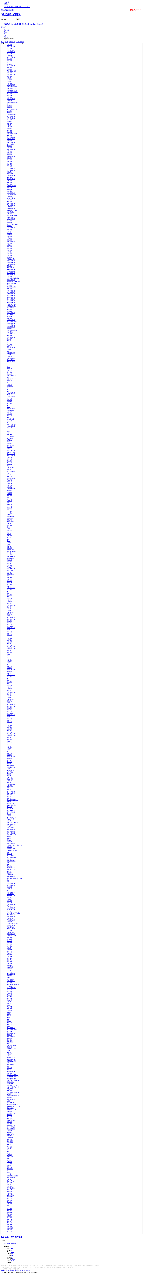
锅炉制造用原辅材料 (13, 1087)
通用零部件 (10, 765)
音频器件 (9, 873)
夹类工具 (9, 381)
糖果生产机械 (11, 313)
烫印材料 (9, 490)
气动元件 (9, 356)
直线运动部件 (11, 347)
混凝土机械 (10, 144)
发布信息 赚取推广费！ (7, 10)
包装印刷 (9, 428)
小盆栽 (9, 970)
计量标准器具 (11, 895)
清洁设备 (9, 165)
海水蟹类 (9, 998)
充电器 (9, 1021)
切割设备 (9, 106)
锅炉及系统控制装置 (13, 1076)
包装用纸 (9, 495)
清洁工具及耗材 (11, 424)
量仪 (8, 881)
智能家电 (9, 1200)
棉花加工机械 (11, 271)
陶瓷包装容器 (11, 471)
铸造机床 (9, 231)
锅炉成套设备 (11, 1071)
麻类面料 (9, 1144)
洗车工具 (9, 415)
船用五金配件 (11, 361)
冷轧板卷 (9, 530)
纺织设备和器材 (11, 114)
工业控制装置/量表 (12, 822)
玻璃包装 (9, 440)
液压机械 (9, 201)
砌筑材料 (9, 645)
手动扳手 (9, 400)
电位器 (9, 801)
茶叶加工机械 (11, 273)
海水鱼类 (9, 1000)
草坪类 (9, 948)
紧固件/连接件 (11, 353)
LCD (8, 769)
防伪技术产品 (11, 488)
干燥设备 (9, 128)
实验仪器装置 (11, 909)
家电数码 (9, 1179)
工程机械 (9, 140)
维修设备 (9, 414)
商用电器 (9, 1193)
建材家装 (9, 577)
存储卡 (9, 787)
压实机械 (9, 196)
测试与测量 (10, 779)
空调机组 (9, 1115)
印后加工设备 (11, 205)
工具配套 (9, 374)
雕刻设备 (9, 107)
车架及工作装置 (11, 71)
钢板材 (9, 523)
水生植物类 (10, 967)
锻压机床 (9, 229)
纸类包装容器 (11, 478)
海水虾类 (9, 996)
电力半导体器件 (11, 791)
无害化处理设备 (11, 283)
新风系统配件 (11, 1120)
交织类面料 (10, 1142)
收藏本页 (6, 2)
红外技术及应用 (11, 834)
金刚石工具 (10, 386)
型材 (8, 541)
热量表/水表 (10, 1102)
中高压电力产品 (11, 1061)
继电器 (9, 840)
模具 (8, 342)
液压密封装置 (11, 99)
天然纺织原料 (11, 1156)
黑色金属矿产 (11, 556)
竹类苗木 (9, 972)
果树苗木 (9, 955)
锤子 (8, 363)
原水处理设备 (11, 337)
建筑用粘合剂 (11, 628)
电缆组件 (9, 1035)
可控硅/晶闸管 (11, 848)
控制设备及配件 (11, 1057)
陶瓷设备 (9, 187)
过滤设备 (9, 121)
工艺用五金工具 (11, 375)
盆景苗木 (9, 962)
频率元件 (9, 854)
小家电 (9, 1207)
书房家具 (9, 652)
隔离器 (9, 821)
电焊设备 (9, 95)
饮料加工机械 (11, 292)
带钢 (8, 515)
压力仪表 (9, 930)
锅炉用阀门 (10, 1082)
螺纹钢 (9, 534)
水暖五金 (9, 655)
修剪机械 (9, 252)
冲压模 (9, 340)
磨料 (8, 391)
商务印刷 (9, 483)
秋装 (8, 24)
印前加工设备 (11, 203)
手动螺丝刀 (10, 401)
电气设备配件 (11, 1036)
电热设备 (9, 1040)
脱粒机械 (9, 255)
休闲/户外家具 (11, 669)
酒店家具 (9, 633)
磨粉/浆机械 (10, 267)
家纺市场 (9, 1214)
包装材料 (9, 443)
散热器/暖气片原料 (12, 1104)
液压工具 (9, 417)
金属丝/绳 (10, 562)
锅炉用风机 (10, 1083)
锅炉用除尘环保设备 (13, 1080)
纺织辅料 (9, 1136)
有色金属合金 (11, 568)
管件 (8, 615)
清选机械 (9, 257)
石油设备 (9, 158)
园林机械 (9, 285)
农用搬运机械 (11, 274)
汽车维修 (9, 513)
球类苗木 (9, 963)
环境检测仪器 (11, 892)
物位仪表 (9, 921)
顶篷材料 (9, 600)
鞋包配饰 (9, 1203)
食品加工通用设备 (12, 321)
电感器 (9, 789)
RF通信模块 (10, 770)
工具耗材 (9, 372)
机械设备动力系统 (12, 86)
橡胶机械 (9, 182)
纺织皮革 (9, 1130)
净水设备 (9, 53)
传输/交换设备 (11, 784)
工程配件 (9, 1111)
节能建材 (9, 629)
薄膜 (12, 1253)
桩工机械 (9, 220)
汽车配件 (9, 508)
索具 (8, 407)
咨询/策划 (10, 1228)
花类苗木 (9, 956)
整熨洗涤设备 (11, 118)
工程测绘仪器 (11, 925)
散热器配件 (10, 1108)
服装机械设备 (11, 116)
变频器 (9, 1014)
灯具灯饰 (9, 595)
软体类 (9, 1003)
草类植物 (9, 946)
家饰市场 (9, 1216)
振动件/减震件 (11, 419)
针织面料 (9, 1160)
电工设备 (9, 1031)
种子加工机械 (11, 262)
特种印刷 (9, 487)
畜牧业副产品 (11, 974)
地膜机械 (9, 247)
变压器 (9, 1015)
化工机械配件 (11, 168)
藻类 (8, 1005)
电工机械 (9, 93)
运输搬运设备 (11, 175)
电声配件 (9, 798)
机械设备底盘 (11, 85)
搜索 (18, 19)
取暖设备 (9, 1097)
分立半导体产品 (11, 817)
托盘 (8, 473)
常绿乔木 (9, 942)
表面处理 (9, 434)
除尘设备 (9, 73)
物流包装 (9, 474)
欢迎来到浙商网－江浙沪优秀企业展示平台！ (17, 7)
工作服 (27, 24)
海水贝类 (9, 995)
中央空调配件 (11, 1127)
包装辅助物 (10, 436)
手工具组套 (10, 403)
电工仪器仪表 (11, 1033)
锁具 (8, 657)
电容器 (9, 796)
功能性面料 (10, 1137)
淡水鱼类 (9, 993)
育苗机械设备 (11, 241)
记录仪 (9, 897)
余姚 (12, 1257)
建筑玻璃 (9, 624)
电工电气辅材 (11, 1028)
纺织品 (9, 1165)
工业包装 (9, 447)
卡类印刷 (9, 481)
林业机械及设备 (11, 287)
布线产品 (9, 777)
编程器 (9, 774)
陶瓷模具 (9, 344)
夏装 (23, 24)
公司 (41, 24)
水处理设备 (10, 332)
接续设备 (9, 841)
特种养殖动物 (11, 981)
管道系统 (9, 614)
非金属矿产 (10, 549)
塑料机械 (9, 180)
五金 (20, 24)
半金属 (9, 572)
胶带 (8, 448)
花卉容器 (9, 982)
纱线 (8, 1153)
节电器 (9, 1052)
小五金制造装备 (11, 194)
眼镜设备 (9, 100)
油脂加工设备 (11, 269)
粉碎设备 (9, 126)
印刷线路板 (10, 874)
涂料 (8, 433)
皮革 (8, 1151)
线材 (8, 575)
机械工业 (9, 45)
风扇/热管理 (10, 819)
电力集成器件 (11, 793)
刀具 (8, 367)
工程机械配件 (11, 139)
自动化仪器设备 (11, 935)
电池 (8, 1026)
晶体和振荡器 (11, 843)
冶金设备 (9, 565)
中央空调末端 (11, 1125)
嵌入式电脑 (10, 855)
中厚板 (9, 546)
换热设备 (9, 1090)
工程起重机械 (11, 142)
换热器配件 (10, 1089)
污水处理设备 (11, 334)
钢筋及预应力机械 (12, 133)
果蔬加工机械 (11, 295)
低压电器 (9, 1024)
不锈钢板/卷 (10, 516)
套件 (8, 862)
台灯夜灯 (9, 659)
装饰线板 (9, 671)
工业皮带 (9, 163)
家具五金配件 (11, 617)
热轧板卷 (9, 535)
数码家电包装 (11, 464)
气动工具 (9, 394)
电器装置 (9, 1038)
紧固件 (9, 763)
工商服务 (9, 1221)
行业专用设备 (11, 325)
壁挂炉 (9, 1062)
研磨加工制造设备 (12, 102)
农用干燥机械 (11, 260)
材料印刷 (9, 504)
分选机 (9, 125)
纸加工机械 (10, 212)
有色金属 (9, 567)
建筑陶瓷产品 (11, 626)
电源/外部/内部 (11, 805)
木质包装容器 (11, 455)
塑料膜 (9, 469)
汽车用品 (9, 509)
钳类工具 (9, 398)
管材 (8, 527)
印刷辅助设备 (11, 208)
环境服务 (9, 1226)
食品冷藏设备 (11, 307)
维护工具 (9, 412)
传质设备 (9, 83)
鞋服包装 (9, 476)
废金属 (9, 553)
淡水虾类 (9, 1008)
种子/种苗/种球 (11, 988)
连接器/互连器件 (12, 850)
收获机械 (9, 253)
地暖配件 (9, 1068)
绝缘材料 (9, 1054)
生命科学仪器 (11, 908)
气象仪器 (9, 902)
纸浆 (8, 502)
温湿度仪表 (10, 918)
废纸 (8, 497)
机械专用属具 (11, 219)
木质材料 (9, 579)
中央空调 (9, 1123)
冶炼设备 (9, 200)
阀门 (8, 351)
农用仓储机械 (11, 264)
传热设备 (9, 81)
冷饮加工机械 (11, 294)
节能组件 (9, 1094)
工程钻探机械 (11, 327)
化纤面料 (9, 1139)
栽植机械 (9, 243)
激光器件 (9, 836)
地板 (8, 596)
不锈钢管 (9, 520)
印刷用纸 (9, 501)
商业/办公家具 (11, 647)
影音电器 (9, 1198)
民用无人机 (10, 173)
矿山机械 (9, 147)
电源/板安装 (10, 803)
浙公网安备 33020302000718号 (21, 1270)
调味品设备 (10, 314)
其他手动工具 (11, 393)
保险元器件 (10, 772)
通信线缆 (9, 866)
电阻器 (9, 814)
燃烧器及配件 (11, 1099)
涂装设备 (9, 189)
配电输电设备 (11, 1059)
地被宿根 (9, 951)
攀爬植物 (9, 960)
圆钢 (8, 544)
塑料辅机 (9, 184)
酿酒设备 (9, 316)
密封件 (9, 354)
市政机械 (9, 172)
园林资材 (9, 986)
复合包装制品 (11, 445)
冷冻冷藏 (9, 1116)
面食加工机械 (11, 299)
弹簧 (8, 422)
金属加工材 (10, 560)
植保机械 (9, 250)
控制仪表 (9, 899)
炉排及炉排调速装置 (13, 1095)
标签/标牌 (10, 438)
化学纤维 (9, 1132)
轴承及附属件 (11, 358)
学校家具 (9, 581)
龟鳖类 (9, 1002)
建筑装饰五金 (11, 767)
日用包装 (9, 457)
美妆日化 (9, 1202)
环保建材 (9, 642)
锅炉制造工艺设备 (12, 1085)
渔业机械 (9, 288)
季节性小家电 (11, 1188)
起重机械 (9, 151)
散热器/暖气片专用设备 (14, 1106)
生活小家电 (10, 1195)
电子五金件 (10, 808)
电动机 (9, 1012)
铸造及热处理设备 (12, 215)
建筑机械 (9, 226)
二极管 (9, 815)
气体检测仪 (10, 927)
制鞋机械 (9, 213)
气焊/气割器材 (11, 396)
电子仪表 (12, 42)
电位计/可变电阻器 (12, 800)
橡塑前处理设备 (11, 186)
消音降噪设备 (11, 193)
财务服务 (9, 1223)
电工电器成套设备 (12, 1029)
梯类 (8, 662)
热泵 (8, 1101)
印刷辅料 (9, 494)
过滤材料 (9, 328)
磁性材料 (9, 548)
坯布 (8, 1149)
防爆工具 (9, 370)
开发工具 (9, 847)
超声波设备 (10, 67)
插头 (8, 1017)
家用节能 (9, 1191)
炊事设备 (9, 318)
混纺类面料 (10, 1141)
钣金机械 (9, 59)
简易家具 (9, 621)
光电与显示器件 (11, 824)
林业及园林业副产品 (13, 984)
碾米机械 (9, 266)
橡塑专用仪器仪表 (12, 923)
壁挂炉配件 (10, 1064)
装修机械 (9, 222)
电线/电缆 (10, 1042)
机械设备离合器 (11, 88)
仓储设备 (9, 55)
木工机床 (9, 233)
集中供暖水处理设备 (13, 1092)
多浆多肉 (9, 953)
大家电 (9, 1184)
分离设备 (9, 123)
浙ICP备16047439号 (6, 1270)
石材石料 (9, 650)
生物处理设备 (11, 156)
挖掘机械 (9, 154)
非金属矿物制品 (11, 551)
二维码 (6, 4)
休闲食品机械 (11, 320)
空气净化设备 (11, 179)
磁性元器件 (10, 786)
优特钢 (9, 542)
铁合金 (9, 537)
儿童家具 (9, 603)
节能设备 (9, 177)
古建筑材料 (10, 612)
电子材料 (9, 807)
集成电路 (9, 838)
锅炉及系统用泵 (11, 1078)
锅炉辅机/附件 (11, 1073)
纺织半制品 (10, 1134)
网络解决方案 (11, 869)
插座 (8, 1019)
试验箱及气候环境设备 (13, 913)
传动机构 (9, 79)
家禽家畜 (9, 1007)
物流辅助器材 (11, 1177)
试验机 (9, 911)
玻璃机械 (9, 64)
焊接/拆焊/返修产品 (12, 831)
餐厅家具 (9, 582)
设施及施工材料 (11, 649)
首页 (2, 42)
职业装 (9, 1174)
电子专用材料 (11, 810)
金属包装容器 (11, 450)
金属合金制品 (11, 558)
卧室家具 (9, 668)
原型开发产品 (11, 876)
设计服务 (9, 1224)
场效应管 (9, 781)
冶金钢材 (9, 506)
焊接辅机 (9, 97)
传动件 (9, 349)
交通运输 (9, 1167)
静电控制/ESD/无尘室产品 (14, 845)
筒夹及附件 (10, 410)
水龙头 (9, 654)
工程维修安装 (11, 1113)
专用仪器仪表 (11, 934)
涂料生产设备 (11, 57)
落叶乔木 (9, 941)
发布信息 (3, 27)
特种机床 (9, 234)
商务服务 (9, 1212)
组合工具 (9, 421)
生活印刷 (9, 485)
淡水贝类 (9, 989)
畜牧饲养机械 (11, 280)
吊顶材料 (9, 598)
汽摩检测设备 (11, 904)
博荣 (5, 24)
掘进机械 (9, 146)
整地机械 (9, 238)
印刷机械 (9, 206)
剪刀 (8, 382)
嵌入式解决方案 (11, 857)
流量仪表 (9, 901)
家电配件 (9, 1189)
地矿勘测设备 (11, 149)
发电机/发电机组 (12, 1045)
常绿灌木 (9, 949)
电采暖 (9, 1069)
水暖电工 (9, 1010)
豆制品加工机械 (11, 304)
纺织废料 (9, 1162)
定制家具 (9, 602)
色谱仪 (9, 906)
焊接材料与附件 (11, 379)
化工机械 (9, 166)
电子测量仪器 (11, 885)
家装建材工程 (11, 619)
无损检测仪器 (11, 920)
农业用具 (9, 975)
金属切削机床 (11, 227)
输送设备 (9, 160)
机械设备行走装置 (12, 90)
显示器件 (9, 871)
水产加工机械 (11, 290)
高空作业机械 (11, 137)
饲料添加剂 (10, 979)
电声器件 (9, 937)
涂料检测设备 (20, 42)
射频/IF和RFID (11, 861)
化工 (8, 429)
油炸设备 (9, 309)
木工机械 (9, 78)
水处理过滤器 (11, 50)
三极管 (9, 859)
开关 (8, 1055)
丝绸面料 (9, 1155)
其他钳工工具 (11, 426)
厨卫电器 (9, 1209)
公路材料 (9, 608)
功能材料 (9, 610)
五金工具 (9, 339)
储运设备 (9, 76)
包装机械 (9, 60)
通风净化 (9, 1118)
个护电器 (9, 1186)
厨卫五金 (9, 584)
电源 (8, 1043)
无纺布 (9, 1158)
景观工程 (9, 631)
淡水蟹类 (9, 991)
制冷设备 (9, 1122)
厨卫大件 (9, 1183)
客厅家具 (9, 635)
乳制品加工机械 (11, 306)
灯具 (38, 24)
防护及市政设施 (11, 605)
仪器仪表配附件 (11, 932)
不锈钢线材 (10, 521)
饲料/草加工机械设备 (13, 278)
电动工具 (9, 368)
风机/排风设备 (11, 46)
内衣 (8, 1170)
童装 (8, 1172)
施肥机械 (9, 245)
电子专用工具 (11, 812)
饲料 (8, 977)
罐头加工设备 (11, 323)
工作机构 (9, 607)
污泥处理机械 (11, 52)
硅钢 (8, 528)
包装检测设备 (11, 883)
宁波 (12, 24)
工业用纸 (9, 499)
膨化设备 (9, 311)
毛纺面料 (9, 1146)
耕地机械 (9, 236)
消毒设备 (9, 191)
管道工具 (9, 377)
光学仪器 (9, 888)
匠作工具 (9, 384)
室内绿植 (9, 965)
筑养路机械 (10, 217)
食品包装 (9, 461)
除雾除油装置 (11, 74)
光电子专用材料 (11, 829)
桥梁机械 (9, 153)
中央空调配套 (11, 1129)
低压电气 (9, 1022)
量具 (8, 880)
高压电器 (9, 1047)
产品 (6, 42)
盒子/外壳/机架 (11, 833)
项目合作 (9, 1229)
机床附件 (9, 346)
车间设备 (9, 69)
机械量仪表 (10, 894)
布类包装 (9, 441)
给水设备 (9, 48)
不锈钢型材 (10, 574)
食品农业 (9, 939)
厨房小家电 (10, 1181)
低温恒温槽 (33, 24)
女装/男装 (10, 1169)
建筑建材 (9, 622)
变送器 (9, 775)
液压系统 (9, 335)
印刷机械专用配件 (12, 210)
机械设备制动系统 (12, 330)
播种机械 (9, 240)
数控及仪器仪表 (11, 1109)
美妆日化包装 (11, 454)
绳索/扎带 (10, 459)
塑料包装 (9, 466)
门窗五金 (9, 638)
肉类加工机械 (11, 297)
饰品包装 (9, 462)
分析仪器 (9, 887)
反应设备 (9, 111)
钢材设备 (9, 525)
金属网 (9, 563)
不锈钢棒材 (10, 518)
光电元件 (9, 826)
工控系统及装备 (11, 1049)
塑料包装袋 (10, 468)
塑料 (8, 431)
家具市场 (9, 1217)
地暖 (8, 1066)
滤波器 (9, 852)
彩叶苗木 (9, 944)
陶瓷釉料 (9, 661)
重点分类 (6, 30)
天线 (8, 864)
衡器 (8, 890)
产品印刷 (9, 480)
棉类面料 (9, 1148)
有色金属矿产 (11, 570)
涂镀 (8, 539)
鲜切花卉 (9, 968)
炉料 (8, 532)
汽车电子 (9, 511)
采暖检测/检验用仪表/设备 (14, 878)
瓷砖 (8, 593)
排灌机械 (9, 276)
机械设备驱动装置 (12, 92)
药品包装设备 (11, 198)
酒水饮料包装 (11, 452)
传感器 (9, 782)
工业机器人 (10, 161)
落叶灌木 (9, 958)
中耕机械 (9, 248)
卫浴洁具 (9, 666)
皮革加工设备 (11, 119)
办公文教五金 (11, 360)
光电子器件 (10, 828)
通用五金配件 (11, 408)
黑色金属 (9, 555)
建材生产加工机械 (12, 224)
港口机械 (9, 135)
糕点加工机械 (11, 300)
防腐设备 (9, 113)
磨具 (8, 389)
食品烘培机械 (11, 302)
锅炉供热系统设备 (12, 1075)
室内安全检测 (11, 928)
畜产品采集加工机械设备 (14, 281)
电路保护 (9, 794)
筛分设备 (9, 132)
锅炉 (8, 1050)
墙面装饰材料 (11, 640)
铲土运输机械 (11, 66)
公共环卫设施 (11, 170)
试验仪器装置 (11, 915)
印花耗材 (9, 492)
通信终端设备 (11, 868)
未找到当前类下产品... (10, 1243)
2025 (12, 1262)
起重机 (16, 24)
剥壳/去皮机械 (11, 259)
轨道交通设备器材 (12, 1176)
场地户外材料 (11, 588)
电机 (12, 1260)
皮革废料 (9, 1163)
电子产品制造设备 (12, 109)
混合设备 (9, 130)
